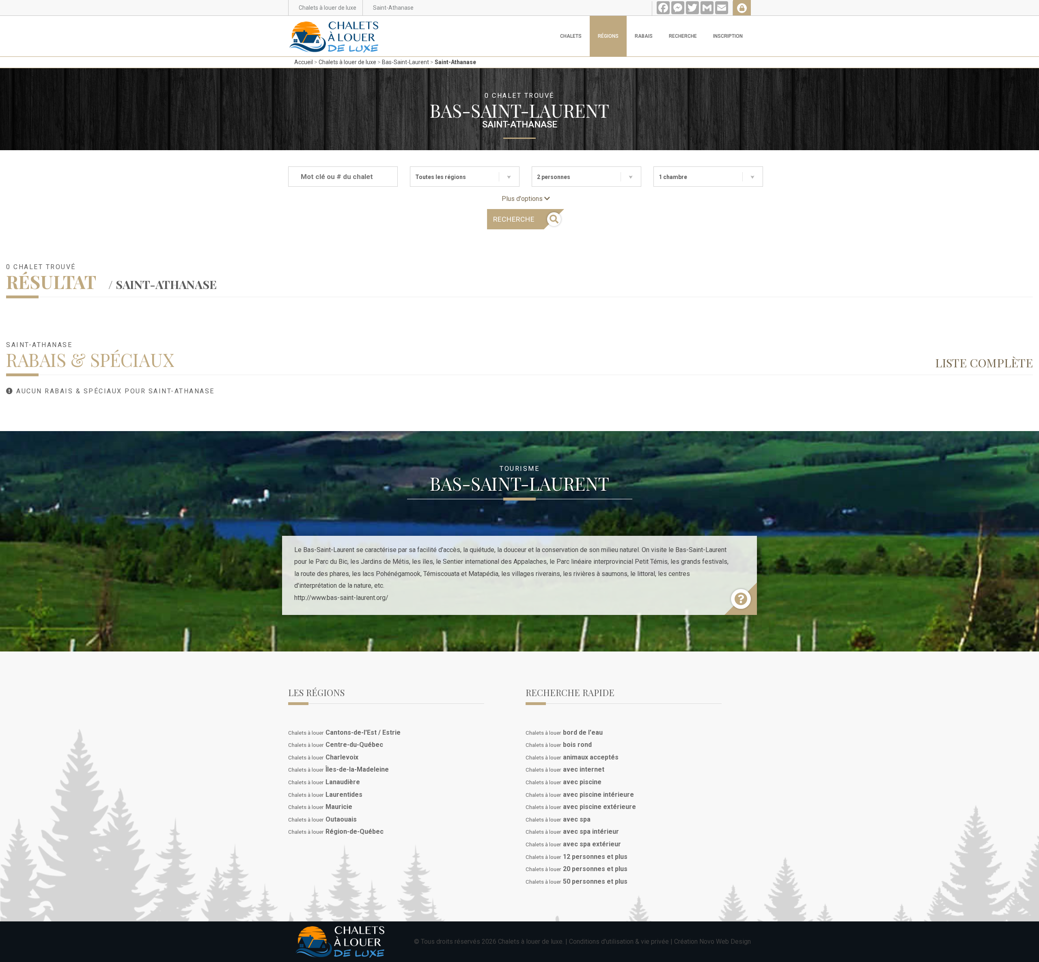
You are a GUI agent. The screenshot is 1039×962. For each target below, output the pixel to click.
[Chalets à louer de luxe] (334, 26)
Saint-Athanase (455, 62)
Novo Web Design (725, 941)
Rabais (644, 36)
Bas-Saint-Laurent (405, 62)
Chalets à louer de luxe (347, 62)
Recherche (683, 36)
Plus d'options (523, 199)
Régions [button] (608, 36)
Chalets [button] (571, 36)
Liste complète (984, 362)
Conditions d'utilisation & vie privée (619, 941)
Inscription (728, 36)
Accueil (303, 62)
